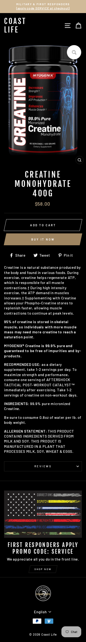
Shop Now (43, 569)
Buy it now (43, 239)
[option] (43, 6)
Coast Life (15, 25)
